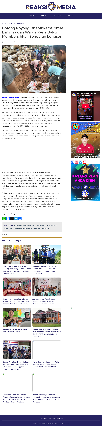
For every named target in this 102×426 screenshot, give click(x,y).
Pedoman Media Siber (57, 418)
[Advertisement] (32, 156)
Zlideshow (20, 23)
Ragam (70, 16)
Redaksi (44, 418)
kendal (8, 234)
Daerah (57, 16)
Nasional (44, 16)
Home (31, 16)
